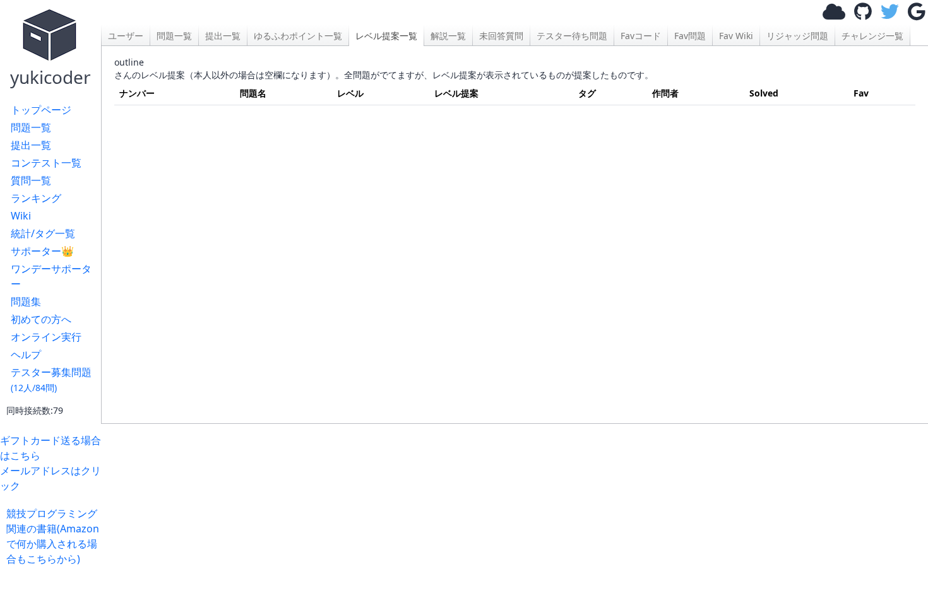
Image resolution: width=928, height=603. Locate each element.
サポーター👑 (42, 251)
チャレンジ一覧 (872, 36)
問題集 (26, 301)
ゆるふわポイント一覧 (298, 36)
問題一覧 (31, 127)
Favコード (641, 36)
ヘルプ (26, 354)
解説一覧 (448, 36)
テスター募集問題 (51, 379)
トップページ (41, 110)
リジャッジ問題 (797, 36)
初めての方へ (41, 319)
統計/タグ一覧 (43, 233)
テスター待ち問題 (572, 36)
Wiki (21, 216)
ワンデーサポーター (51, 276)
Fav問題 (690, 36)
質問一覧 (31, 180)
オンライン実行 (46, 337)
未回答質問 (501, 36)
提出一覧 (31, 145)
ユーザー (125, 36)
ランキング (36, 198)
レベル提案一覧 (386, 36)
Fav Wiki (736, 36)
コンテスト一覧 (46, 163)
